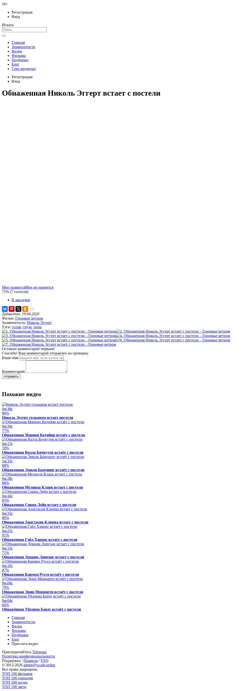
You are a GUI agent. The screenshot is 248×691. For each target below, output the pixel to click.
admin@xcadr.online (39, 665)
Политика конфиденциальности (28, 656)
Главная (18, 42)
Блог (15, 64)
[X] (18, 309)
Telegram (39, 652)
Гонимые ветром (29, 318)
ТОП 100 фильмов (17, 674)
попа (38, 327)
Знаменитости (23, 47)
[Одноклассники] (25, 309)
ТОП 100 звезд (14, 687)
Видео (17, 51)
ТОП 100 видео (15, 682)
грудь (27, 327)
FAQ (44, 661)
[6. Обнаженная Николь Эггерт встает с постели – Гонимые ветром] (173, 340)
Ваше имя (10, 358)
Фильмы (19, 56)
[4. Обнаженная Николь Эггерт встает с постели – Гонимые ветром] (173, 336)
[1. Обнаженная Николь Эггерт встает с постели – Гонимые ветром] (59, 331)
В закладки (21, 300)
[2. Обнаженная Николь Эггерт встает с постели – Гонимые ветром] (173, 331)
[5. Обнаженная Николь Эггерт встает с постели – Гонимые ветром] (59, 340)
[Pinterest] (12, 309)
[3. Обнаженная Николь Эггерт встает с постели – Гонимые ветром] (59, 336)
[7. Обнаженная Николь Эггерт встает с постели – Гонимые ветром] (59, 344)
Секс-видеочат (24, 69)
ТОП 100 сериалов (17, 678)
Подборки (20, 60)
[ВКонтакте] (5, 309)
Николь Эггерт (39, 323)
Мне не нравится (39, 287)
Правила (30, 661)
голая (16, 327)
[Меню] (4, 35)
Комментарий (13, 371)
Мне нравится (13, 287)
